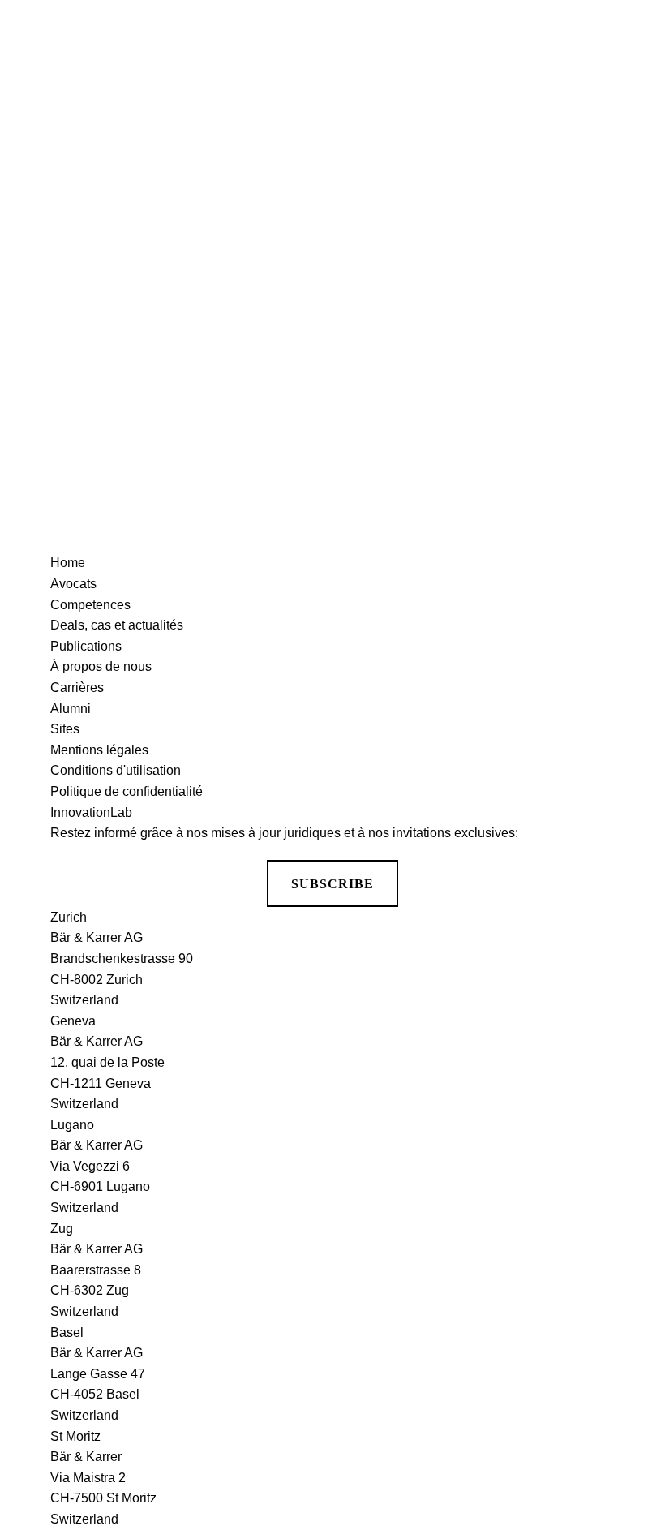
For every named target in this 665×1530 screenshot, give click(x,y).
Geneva (73, 1021)
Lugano (72, 1125)
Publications (86, 646)
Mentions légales (99, 750)
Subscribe (332, 884)
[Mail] (633, 190)
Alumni (70, 709)
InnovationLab (91, 812)
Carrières (77, 687)
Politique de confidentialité (126, 791)
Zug (61, 1229)
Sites (64, 729)
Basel (67, 1332)
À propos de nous (101, 666)
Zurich (68, 917)
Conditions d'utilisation (115, 770)
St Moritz (75, 1436)
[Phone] (633, 128)
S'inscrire (333, 377)
